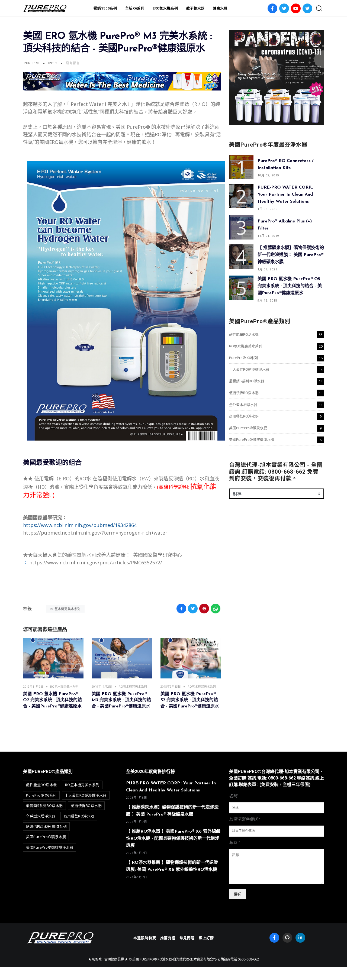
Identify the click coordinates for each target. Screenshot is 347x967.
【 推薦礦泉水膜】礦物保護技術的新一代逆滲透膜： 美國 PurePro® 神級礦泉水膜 (291, 255)
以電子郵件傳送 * (244, 819)
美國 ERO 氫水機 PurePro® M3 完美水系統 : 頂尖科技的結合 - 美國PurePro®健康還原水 (121, 700)
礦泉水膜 (220, 8)
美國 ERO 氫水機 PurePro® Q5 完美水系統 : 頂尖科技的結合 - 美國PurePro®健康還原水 (290, 286)
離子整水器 (195, 8)
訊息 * (234, 843)
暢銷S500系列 (105, 8)
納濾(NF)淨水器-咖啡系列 (46, 826)
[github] (287, 938)
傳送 (237, 894)
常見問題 (187, 937)
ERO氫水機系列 (165, 8)
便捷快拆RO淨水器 (244, 392)
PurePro (31, 63)
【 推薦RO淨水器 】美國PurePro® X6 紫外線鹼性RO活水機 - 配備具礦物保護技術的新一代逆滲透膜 (173, 838)
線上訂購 (206, 937)
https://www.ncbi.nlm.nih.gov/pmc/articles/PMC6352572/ (95, 562)
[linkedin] (300, 938)
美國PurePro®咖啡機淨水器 (251, 439)
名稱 (233, 796)
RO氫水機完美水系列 (65, 609)
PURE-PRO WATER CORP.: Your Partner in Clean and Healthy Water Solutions (285, 194)
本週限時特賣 (144, 937)
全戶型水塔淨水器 (243, 404)
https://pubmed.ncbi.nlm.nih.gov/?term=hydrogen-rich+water (95, 532)
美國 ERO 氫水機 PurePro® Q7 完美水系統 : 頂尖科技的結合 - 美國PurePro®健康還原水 (52, 700)
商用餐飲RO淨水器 (244, 416)
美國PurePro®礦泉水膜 (248, 427)
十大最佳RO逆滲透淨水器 (249, 369)
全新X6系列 (134, 8)
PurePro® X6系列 (243, 357)
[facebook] (274, 938)
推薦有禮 (167, 937)
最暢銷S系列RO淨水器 (246, 381)
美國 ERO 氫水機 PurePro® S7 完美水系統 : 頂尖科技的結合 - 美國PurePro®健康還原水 (189, 700)
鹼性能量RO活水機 (244, 334)
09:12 (53, 63)
